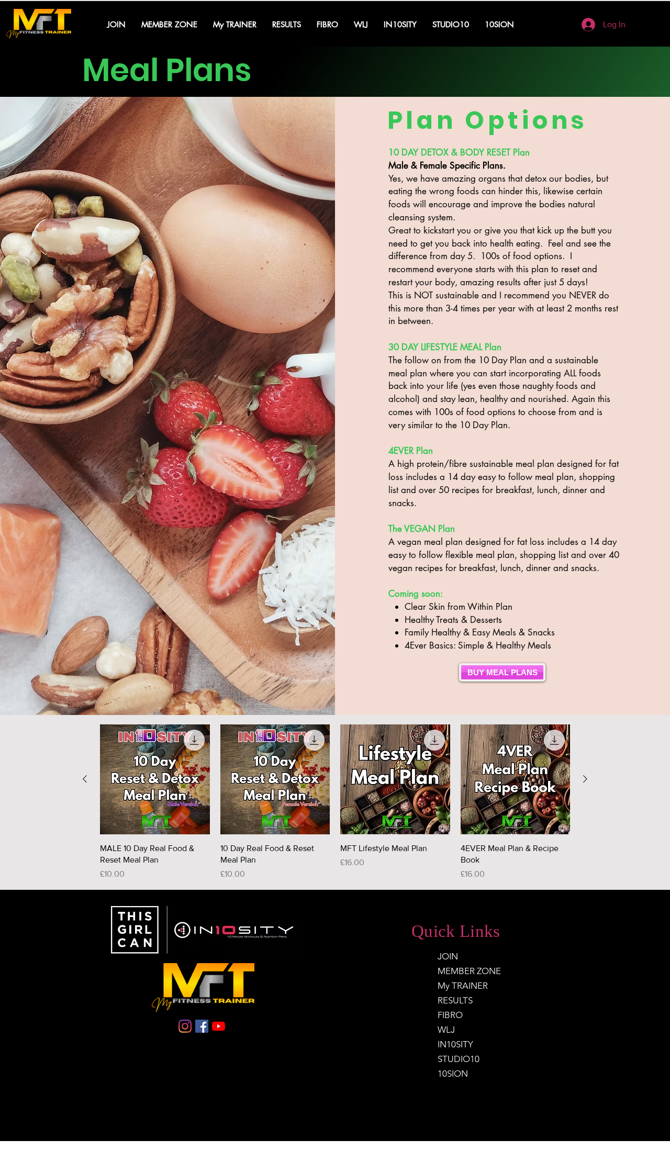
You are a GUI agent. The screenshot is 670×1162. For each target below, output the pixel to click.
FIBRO (450, 1015)
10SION (453, 1073)
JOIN (448, 956)
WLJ (446, 1029)
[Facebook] (201, 1026)
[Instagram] (185, 1026)
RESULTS (455, 1000)
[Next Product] (585, 779)
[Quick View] (155, 779)
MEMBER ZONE (469, 971)
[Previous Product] (85, 779)
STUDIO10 (458, 1059)
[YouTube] (218, 1026)
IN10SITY (455, 1044)
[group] (335, 802)
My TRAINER (463, 985)
